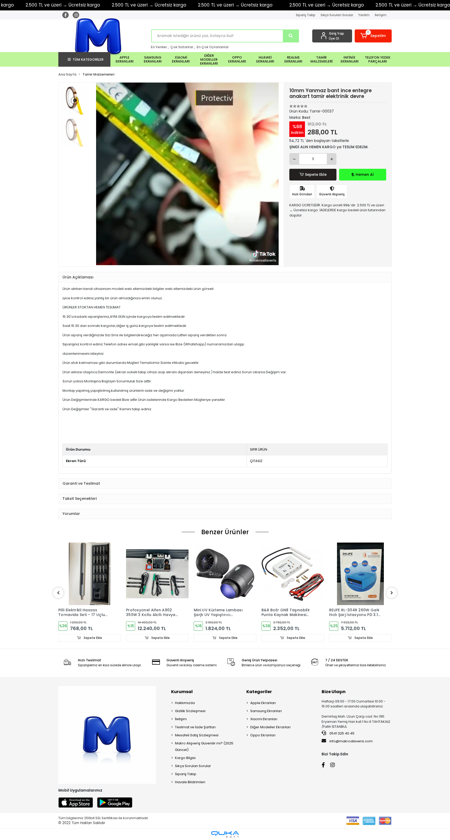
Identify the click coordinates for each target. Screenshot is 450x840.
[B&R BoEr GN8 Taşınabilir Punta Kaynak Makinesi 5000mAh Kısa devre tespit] (292, 574)
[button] (373, 35)
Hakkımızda (185, 702)
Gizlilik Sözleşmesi (190, 710)
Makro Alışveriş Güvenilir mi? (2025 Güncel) (204, 746)
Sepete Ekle (316, 174)
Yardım (364, 15)
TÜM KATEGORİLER (88, 59)
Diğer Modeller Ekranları (270, 727)
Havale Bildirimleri (190, 782)
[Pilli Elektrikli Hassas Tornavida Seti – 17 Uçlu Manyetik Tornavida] (89, 574)
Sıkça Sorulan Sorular (337, 15)
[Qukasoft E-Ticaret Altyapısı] (225, 834)
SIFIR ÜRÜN (258, 449)
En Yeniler (159, 47)
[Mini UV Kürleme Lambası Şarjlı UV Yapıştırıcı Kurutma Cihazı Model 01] (225, 574)
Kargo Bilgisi (185, 757)
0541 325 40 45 (341, 733)
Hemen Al (365, 174)
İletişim (380, 15)
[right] (391, 593)
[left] (58, 593)
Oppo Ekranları (263, 735)
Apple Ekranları (263, 702)
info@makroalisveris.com (351, 741)
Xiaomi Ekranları (263, 719)
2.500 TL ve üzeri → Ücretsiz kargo (149, 5)
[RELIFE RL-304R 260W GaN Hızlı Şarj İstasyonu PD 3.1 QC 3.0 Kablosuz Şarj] (360, 574)
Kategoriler (259, 692)
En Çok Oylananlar (213, 47)
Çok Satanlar (181, 47)
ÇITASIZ (256, 460)
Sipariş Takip (305, 15)
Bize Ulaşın (334, 692)
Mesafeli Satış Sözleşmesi (196, 735)
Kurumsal (182, 692)
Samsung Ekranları (266, 710)
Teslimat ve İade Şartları (195, 727)
